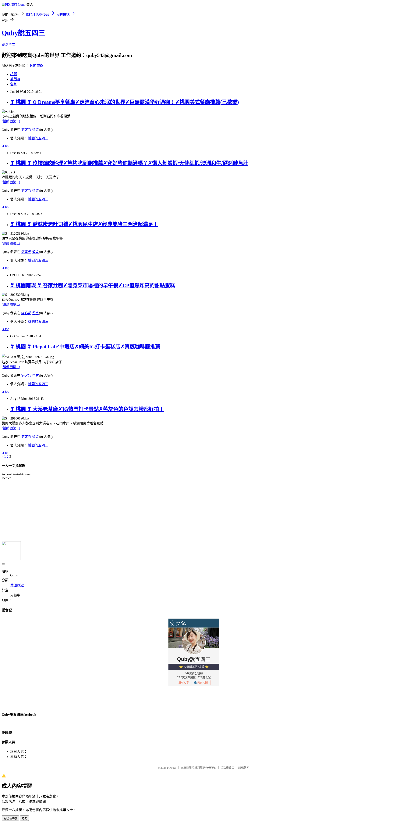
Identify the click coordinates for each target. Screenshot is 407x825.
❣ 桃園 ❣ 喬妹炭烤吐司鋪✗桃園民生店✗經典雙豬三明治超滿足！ (84, 224)
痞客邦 (26, 130)
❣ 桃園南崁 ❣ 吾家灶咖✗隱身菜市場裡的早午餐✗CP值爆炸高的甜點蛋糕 (92, 285)
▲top (5, 145)
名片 (13, 84)
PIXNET (172, 767)
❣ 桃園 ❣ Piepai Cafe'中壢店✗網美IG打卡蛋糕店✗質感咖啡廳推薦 (85, 346)
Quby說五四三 (23, 33)
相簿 (13, 74)
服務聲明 (243, 767)
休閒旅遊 (36, 65)
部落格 (15, 79)
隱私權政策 (227, 767)
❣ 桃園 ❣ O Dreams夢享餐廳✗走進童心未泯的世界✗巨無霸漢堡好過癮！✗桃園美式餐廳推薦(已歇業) (124, 102)
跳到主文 (8, 44)
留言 (35, 130)
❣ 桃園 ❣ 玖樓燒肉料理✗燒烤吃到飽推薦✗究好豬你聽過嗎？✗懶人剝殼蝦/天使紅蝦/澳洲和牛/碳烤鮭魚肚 (129, 163)
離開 (24, 818)
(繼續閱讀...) (11, 121)
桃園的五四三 (38, 138)
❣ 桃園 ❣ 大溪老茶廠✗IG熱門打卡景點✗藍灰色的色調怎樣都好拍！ (87, 409)
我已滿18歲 (10, 818)
